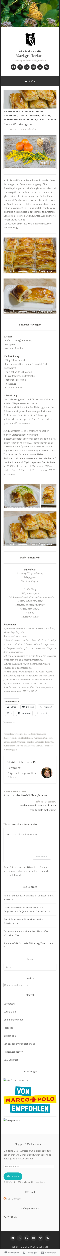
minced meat (10, 742)
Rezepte (31, 119)
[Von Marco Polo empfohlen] (30, 1112)
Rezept (19, 746)
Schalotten (29, 746)
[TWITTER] (19, 1238)
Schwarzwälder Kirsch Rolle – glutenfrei (26, 793)
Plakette (49, 742)
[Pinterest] (40, 67)
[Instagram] (33, 67)
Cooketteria (10, 1003)
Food (21, 115)
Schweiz (42, 119)
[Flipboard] (46, 67)
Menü (32, 80)
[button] (22, 496)
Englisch (18, 111)
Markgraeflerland (15, 119)
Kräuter (45, 115)
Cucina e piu (10, 1011)
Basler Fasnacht (38, 734)
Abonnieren (13, 1176)
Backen (8, 111)
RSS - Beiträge (13, 1198)
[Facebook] (13, 67)
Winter (52, 119)
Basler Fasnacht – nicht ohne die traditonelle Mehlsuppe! (38, 806)
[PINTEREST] (40, 1238)
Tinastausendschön (13, 1051)
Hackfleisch (27, 738)
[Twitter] (20, 67)
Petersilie (39, 742)
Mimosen (47, 738)
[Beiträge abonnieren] (5, 1198)
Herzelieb (8, 1027)
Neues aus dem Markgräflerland (19, 1043)
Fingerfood (10, 115)
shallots (49, 746)
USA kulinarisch (11, 1059)
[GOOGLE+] (26, 1238)
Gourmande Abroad (14, 1019)
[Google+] (26, 67)
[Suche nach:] (30, 967)
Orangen (21, 742)
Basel (26, 734)
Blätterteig (9, 738)
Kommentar (42, 856)
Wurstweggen (10, 750)
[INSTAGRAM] (33, 1238)
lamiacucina (10, 1035)
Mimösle (38, 738)
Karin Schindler (28, 129)
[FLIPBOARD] (47, 1238)
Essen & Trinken (34, 111)
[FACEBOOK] (12, 1238)
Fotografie (32, 115)
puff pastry (9, 746)
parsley (30, 742)
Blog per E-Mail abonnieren (30, 1144)
